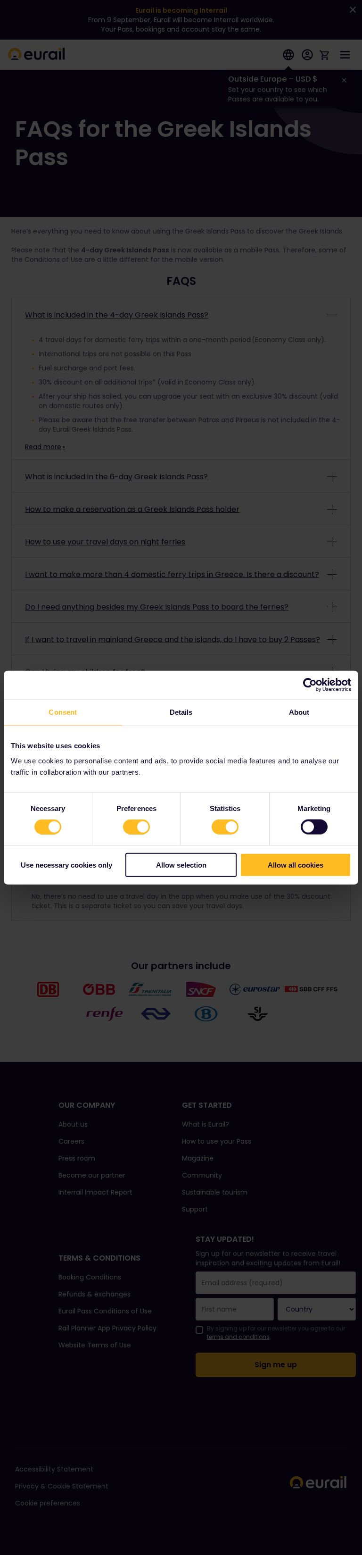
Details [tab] (181, 712)
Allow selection (181, 865)
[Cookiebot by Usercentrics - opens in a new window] (310, 685)
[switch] (136, 827)
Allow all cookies (295, 865)
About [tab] (299, 712)
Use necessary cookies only (66, 865)
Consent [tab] (63, 712)
